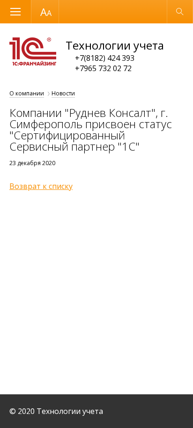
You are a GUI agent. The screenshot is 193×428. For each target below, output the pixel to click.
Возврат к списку (41, 186)
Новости (63, 93)
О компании (26, 93)
